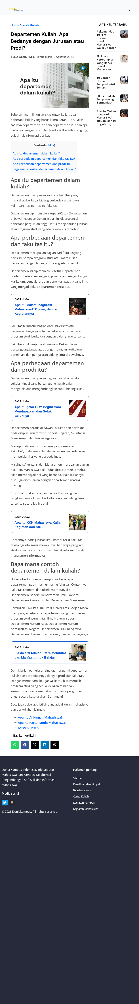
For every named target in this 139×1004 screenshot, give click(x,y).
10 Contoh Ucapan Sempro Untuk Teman (106, 82)
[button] (129, 10)
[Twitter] (5, 802)
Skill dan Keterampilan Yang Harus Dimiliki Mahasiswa (106, 62)
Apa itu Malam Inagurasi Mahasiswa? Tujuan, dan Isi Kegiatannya (106, 117)
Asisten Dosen (28, 728)
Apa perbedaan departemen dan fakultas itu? (44, 159)
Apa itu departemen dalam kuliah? (36, 153)
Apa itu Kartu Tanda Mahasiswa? (42, 723)
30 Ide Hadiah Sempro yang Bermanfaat (106, 99)
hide (51, 145)
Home (15, 25)
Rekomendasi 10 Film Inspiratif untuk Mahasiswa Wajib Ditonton (106, 40)
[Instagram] (12, 802)
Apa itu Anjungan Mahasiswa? (40, 717)
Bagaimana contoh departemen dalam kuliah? (44, 169)
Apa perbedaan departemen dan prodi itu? (42, 164)
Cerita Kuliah (30, 25)
